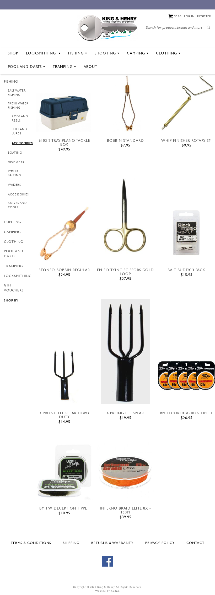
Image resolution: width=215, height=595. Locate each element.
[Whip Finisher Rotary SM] (186, 103)
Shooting (105, 53)
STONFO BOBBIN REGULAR (64, 270)
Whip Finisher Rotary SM (186, 140)
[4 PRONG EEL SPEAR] (125, 351)
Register (204, 16)
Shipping (71, 542)
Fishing (76, 53)
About (90, 66)
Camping (136, 53)
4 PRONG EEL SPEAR (125, 413)
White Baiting (14, 173)
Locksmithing (41, 53)
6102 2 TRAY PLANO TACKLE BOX (64, 142)
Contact (195, 542)
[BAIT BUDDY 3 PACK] (186, 232)
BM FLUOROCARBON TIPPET (186, 413)
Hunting (12, 221)
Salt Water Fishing (17, 92)
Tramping (63, 66)
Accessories (22, 143)
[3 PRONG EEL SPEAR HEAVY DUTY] (64, 375)
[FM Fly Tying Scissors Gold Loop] (125, 215)
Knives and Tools (17, 205)
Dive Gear (16, 162)
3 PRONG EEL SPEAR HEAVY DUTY (64, 415)
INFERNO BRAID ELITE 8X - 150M (125, 510)
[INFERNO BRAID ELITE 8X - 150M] (125, 471)
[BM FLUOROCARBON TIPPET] (186, 375)
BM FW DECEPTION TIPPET (64, 508)
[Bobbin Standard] (125, 103)
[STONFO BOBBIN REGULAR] (64, 232)
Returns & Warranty (112, 542)
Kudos (115, 591)
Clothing (166, 53)
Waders (14, 185)
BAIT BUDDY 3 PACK (186, 270)
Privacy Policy (160, 542)
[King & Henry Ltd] (107, 27)
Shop (13, 53)
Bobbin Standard (125, 140)
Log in (189, 16)
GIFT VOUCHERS (14, 288)
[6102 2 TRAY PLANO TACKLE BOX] (64, 112)
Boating (15, 152)
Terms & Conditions (31, 542)
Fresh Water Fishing (18, 105)
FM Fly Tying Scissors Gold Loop (125, 271)
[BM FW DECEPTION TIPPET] (64, 471)
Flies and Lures (19, 131)
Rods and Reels (20, 118)
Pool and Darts (25, 66)
